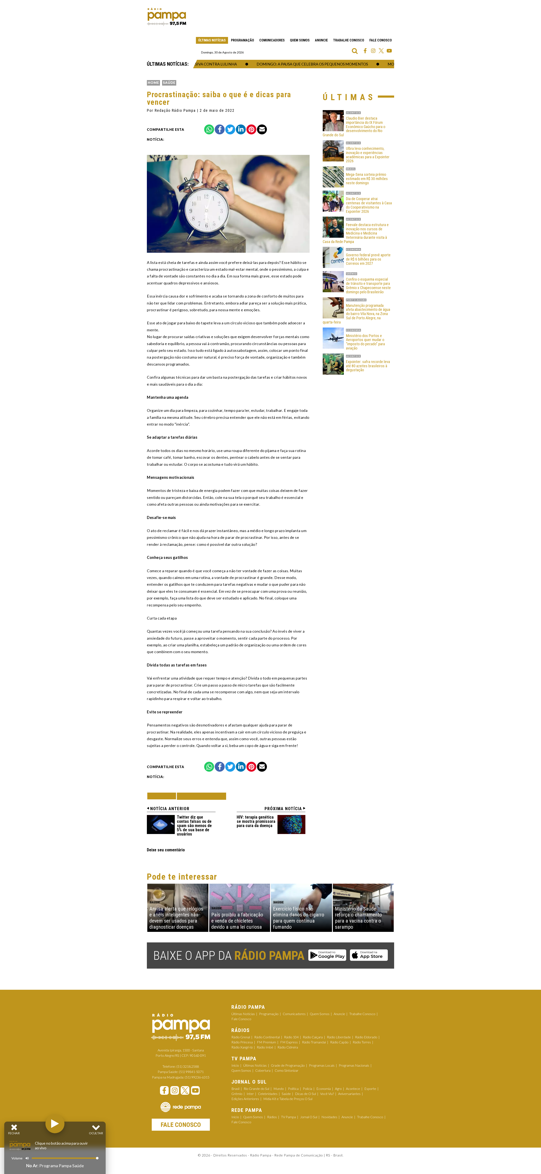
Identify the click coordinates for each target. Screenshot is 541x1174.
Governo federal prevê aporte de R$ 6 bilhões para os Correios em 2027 (368, 259)
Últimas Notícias (212, 40)
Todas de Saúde (201, 796)
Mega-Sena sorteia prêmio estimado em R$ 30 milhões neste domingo (367, 178)
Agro (338, 1089)
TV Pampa (288, 1117)
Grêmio (236, 1094)
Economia (323, 1089)
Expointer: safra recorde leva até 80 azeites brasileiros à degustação (368, 366)
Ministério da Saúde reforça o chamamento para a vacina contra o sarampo (358, 918)
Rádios (272, 1117)
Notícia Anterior (170, 808)
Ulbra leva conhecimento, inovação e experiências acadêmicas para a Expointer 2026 (367, 154)
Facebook (365, 51)
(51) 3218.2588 (187, 1066)
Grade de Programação (288, 1065)
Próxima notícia (283, 808)
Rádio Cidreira (287, 1047)
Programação (242, 40)
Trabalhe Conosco (348, 40)
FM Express (289, 1042)
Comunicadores (272, 40)
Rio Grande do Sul (256, 1089)
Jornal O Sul (308, 1117)
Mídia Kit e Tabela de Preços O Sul (287, 1099)
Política (293, 1089)
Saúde (169, 83)
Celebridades (267, 1094)
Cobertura (262, 1070)
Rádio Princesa (242, 1042)
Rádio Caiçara (313, 1037)
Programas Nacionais (354, 1065)
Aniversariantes (349, 1094)
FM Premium (266, 1042)
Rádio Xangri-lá (242, 1047)
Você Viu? (327, 1094)
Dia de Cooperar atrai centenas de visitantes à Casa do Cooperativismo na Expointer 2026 (369, 205)
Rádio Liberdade (339, 1037)
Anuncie (321, 40)
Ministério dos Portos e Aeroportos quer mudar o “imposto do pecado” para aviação (365, 342)
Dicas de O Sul (305, 1094)
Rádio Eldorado (366, 1037)
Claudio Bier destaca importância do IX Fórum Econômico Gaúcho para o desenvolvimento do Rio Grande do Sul (354, 126)
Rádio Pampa (166, 17)
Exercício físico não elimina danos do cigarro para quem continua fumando (298, 918)
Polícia (307, 1089)
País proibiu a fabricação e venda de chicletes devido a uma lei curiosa (237, 921)
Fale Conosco (380, 40)
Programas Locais (322, 1065)
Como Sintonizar (286, 1070)
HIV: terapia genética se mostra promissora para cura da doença (256, 821)
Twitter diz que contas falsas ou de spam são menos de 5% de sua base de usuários (194, 826)
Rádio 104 (291, 1037)
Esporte (370, 1089)
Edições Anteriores (245, 1099)
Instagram (373, 51)
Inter (250, 1094)
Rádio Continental (267, 1037)
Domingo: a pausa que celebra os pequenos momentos (293, 64)
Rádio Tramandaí (314, 1042)
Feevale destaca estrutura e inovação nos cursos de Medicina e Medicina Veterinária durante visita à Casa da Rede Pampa (356, 233)
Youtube (389, 51)
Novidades (329, 1117)
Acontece (353, 1089)
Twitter (381, 51)
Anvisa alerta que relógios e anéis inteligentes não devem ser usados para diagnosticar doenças (176, 918)
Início (235, 1065)
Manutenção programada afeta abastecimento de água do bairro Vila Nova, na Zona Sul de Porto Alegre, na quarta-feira (356, 313)
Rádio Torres (362, 1042)
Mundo (278, 1089)
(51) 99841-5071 (191, 1072)
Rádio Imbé (265, 1047)
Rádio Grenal (240, 1037)
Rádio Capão (339, 1042)
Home (153, 83)
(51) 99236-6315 (197, 1077)
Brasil (235, 1089)
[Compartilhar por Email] (262, 129)
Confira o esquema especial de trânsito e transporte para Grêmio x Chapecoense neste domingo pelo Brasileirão (368, 285)
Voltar (163, 796)
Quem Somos (300, 40)
